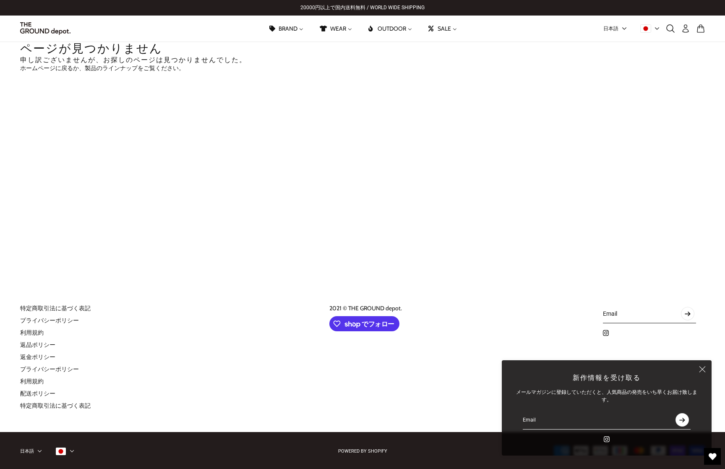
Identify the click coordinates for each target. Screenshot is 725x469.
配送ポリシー (37, 393)
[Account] (685, 28)
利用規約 (32, 332)
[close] (702, 369)
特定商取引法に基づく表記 (55, 308)
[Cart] (700, 28)
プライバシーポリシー (49, 320)
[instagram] (606, 439)
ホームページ (37, 68)
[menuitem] (285, 28)
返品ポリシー (37, 344)
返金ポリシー (37, 357)
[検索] (670, 28)
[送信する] (682, 420)
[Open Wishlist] (712, 456)
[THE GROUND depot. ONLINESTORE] (45, 28)
